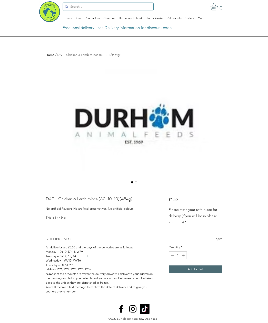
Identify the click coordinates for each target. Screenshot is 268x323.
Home (50, 55)
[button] (218, 6)
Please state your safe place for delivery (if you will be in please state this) (193, 216)
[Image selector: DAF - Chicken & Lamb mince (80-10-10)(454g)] (132, 182)
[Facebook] (121, 309)
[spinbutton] (177, 255)
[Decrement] (172, 255)
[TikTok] (144, 309)
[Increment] (183, 255)
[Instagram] (133, 309)
